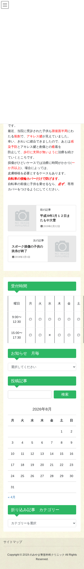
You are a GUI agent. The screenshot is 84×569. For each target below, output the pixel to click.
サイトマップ (12, 542)
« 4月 (11, 497)
